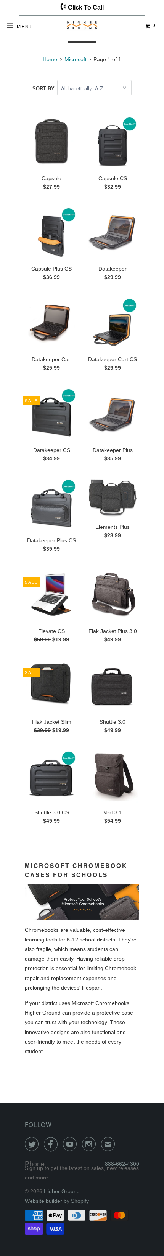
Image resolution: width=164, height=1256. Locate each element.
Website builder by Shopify (57, 1201)
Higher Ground (62, 1191)
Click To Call (85, 7)
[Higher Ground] (82, 27)
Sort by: (44, 88)
